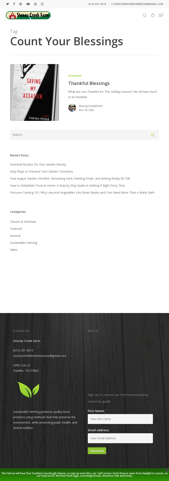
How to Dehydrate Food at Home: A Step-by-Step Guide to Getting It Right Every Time (67, 185)
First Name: (96, 411)
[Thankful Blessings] (34, 92)
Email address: (98, 430)
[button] (161, 15)
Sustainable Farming (23, 243)
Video (14, 250)
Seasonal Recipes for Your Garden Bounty (38, 164)
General (15, 236)
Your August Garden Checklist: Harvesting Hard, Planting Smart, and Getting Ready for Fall (70, 178)
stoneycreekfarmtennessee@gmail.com (39, 356)
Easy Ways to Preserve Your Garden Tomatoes (41, 171)
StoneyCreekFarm (91, 106)
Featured (74, 75)
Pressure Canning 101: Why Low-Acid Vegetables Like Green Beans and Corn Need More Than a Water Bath (82, 192)
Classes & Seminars (23, 222)
